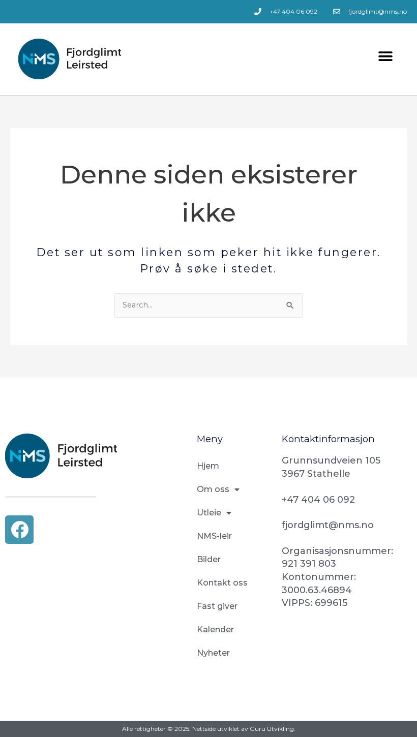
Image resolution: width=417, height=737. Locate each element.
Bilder (209, 559)
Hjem (208, 466)
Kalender (215, 629)
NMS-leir (214, 536)
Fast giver (217, 606)
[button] (385, 56)
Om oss (213, 489)
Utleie (209, 512)
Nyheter (213, 653)
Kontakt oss (222, 583)
